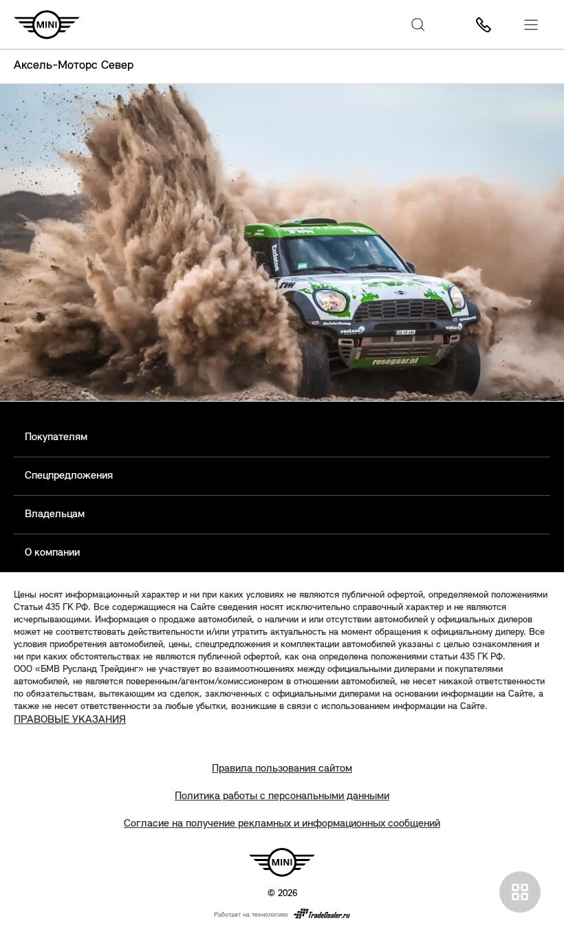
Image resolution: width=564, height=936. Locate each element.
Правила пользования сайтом (282, 768)
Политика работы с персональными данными (282, 796)
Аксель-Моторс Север (73, 66)
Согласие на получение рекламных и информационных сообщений (282, 823)
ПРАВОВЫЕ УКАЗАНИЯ (70, 720)
